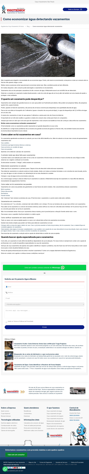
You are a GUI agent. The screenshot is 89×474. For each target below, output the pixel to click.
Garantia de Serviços (61, 462)
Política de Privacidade (77, 462)
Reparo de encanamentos (54, 423)
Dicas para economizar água (32, 428)
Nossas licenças (6, 416)
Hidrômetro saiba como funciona (33, 430)
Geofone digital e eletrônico (9, 423)
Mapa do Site (32, 462)
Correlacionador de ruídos (8, 425)
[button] (5, 469)
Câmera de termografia (8, 430)
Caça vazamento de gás (54, 413)
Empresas (27, 416)
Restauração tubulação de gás (56, 421)
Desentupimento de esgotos (55, 426)
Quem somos (5, 411)
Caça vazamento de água (54, 411)
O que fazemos (5, 413)
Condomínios (28, 413)
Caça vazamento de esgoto (55, 416)
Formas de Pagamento (46, 462)
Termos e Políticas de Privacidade (23, 321)
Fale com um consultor (16, 455)
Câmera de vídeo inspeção (9, 428)
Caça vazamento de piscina (55, 418)
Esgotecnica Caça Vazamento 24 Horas (12, 26)
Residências (27, 411)
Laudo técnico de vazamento (55, 428)
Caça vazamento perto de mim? (14, 470)
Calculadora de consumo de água (34, 423)
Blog (28, 26)
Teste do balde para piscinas (32, 425)
